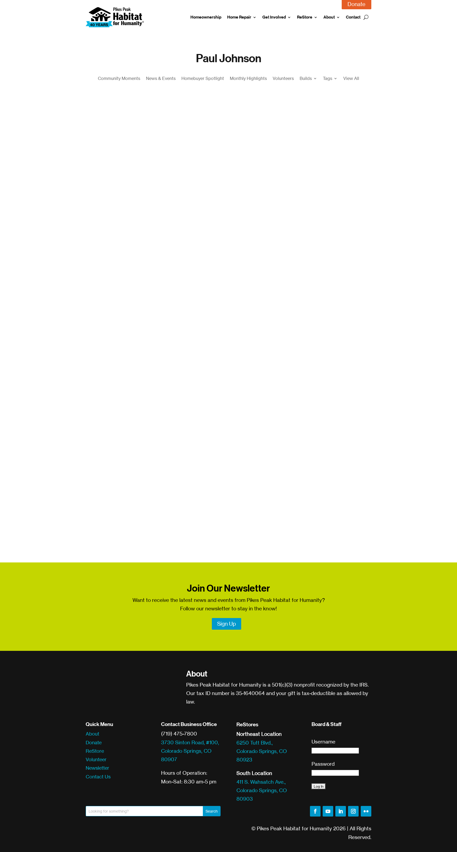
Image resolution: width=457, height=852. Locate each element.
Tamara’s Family (114, 280)
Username (323, 741)
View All (351, 78)
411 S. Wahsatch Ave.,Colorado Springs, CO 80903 (261, 790)
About (329, 17)
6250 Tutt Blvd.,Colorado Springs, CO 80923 (261, 751)
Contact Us (98, 776)
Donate (94, 742)
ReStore (304, 17)
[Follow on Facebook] (315, 811)
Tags (327, 78)
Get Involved (274, 17)
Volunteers (283, 78)
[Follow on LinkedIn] (340, 811)
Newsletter (97, 768)
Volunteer (96, 759)
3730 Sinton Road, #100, (190, 742)
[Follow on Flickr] (366, 811)
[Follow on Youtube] (328, 811)
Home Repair (239, 17)
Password (323, 764)
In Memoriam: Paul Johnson (130, 507)
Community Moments (119, 78)
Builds (306, 78)
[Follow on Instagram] (353, 811)
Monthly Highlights (248, 78)
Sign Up (226, 623)
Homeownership (205, 17)
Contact (353, 17)
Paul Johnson (193, 290)
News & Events (161, 78)
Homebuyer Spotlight (202, 78)
